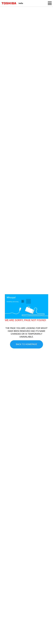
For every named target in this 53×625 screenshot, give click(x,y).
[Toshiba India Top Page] (8, 3)
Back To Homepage (26, 344)
